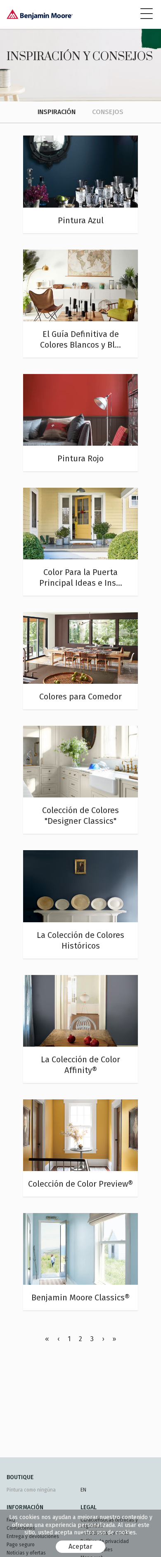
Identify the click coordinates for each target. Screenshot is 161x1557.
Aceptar (80, 1546)
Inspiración (57, 112)
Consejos (107, 112)
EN (83, 1490)
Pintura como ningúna (31, 1490)
